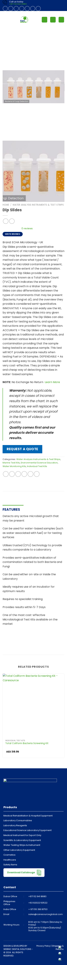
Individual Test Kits (37, 466)
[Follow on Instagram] (10, 8)
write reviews (12, 234)
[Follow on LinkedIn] (32, 8)
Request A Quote (22, 449)
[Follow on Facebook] (5, 8)
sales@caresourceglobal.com (45, 914)
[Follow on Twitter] (21, 8)
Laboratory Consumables (17, 820)
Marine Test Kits (11, 462)
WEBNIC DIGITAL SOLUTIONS (17, 949)
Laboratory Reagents (15, 825)
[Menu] (5, 19)
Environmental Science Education (39, 462)
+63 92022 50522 (37, 902)
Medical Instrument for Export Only (22, 835)
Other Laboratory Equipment (19, 850)
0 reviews (27, 228)
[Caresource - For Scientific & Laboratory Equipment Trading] (24, 20)
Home (6, 204)
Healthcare (9, 859)
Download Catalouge (21, 872)
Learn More (52, 382)
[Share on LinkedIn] (37, 474)
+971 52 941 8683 (17, 4)
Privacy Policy (43, 945)
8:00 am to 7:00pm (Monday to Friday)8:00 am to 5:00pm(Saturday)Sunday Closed (45, 926)
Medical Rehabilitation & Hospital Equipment (28, 815)
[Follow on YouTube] (38, 8)
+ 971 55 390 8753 (37, 909)
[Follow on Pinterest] (27, 8)
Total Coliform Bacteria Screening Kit (26, 743)
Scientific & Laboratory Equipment (22, 840)
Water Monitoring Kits (14, 466)
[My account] (44, 20)
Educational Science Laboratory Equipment (27, 830)
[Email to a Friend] (24, 474)
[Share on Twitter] (18, 474)
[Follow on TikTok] (16, 8)
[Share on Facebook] (12, 474)
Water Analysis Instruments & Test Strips (38, 204)
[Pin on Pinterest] (30, 474)
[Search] (53, 20)
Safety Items (10, 864)
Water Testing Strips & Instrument (21, 845)
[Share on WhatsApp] (6, 474)
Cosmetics (9, 854)
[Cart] (61, 20)
